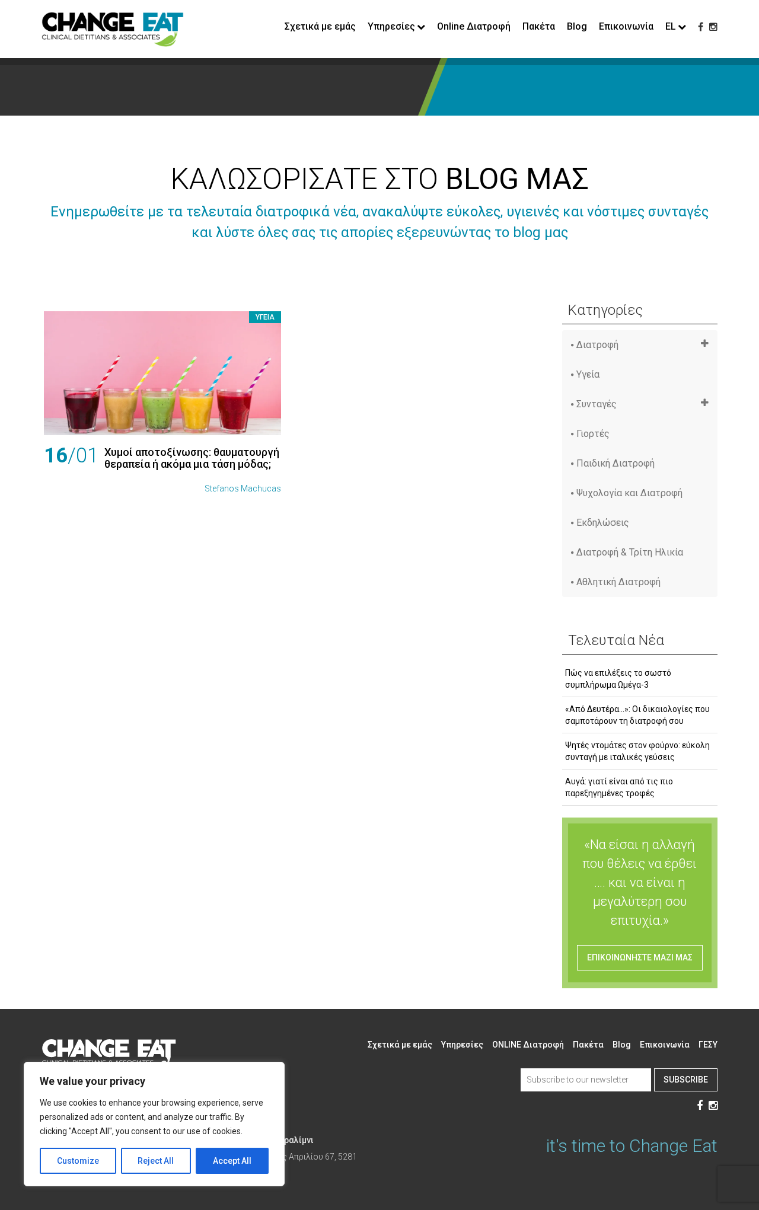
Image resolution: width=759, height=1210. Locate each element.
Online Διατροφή (474, 26)
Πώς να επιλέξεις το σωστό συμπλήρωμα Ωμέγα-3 (618, 678)
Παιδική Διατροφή (615, 463)
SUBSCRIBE (686, 1079)
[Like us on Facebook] (700, 27)
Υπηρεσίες (462, 1044)
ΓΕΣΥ (708, 1044)
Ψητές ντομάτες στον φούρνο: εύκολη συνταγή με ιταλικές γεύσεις (637, 751)
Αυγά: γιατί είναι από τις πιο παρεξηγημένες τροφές (619, 787)
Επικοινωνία (626, 26)
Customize (78, 1161)
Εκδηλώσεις (602, 522)
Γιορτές (593, 433)
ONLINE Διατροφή (528, 1044)
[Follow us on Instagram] (713, 27)
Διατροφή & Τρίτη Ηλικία (629, 552)
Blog (577, 26)
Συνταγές (596, 404)
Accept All (232, 1161)
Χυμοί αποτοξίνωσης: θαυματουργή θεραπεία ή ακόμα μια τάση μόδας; (191, 458)
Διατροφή (597, 344)
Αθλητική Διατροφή (618, 582)
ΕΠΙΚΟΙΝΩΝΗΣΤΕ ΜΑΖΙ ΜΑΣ (640, 957)
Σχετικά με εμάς (320, 26)
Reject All (156, 1161)
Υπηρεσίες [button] (391, 26)
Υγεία (265, 317)
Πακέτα (538, 26)
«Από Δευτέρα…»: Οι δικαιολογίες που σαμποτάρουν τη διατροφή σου (637, 715)
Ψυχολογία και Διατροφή (629, 493)
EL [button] (670, 26)
